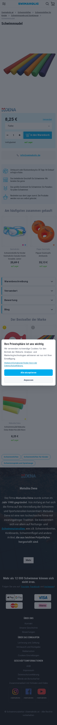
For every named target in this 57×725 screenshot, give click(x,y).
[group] (14, 242)
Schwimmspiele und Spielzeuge (24, 15)
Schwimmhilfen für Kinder (36, 457)
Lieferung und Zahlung (28, 642)
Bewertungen (28, 632)
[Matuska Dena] (8, 109)
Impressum (28, 670)
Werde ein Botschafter (29, 678)
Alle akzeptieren (28, 372)
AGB (28, 666)
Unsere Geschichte (28, 627)
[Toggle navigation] (4, 3)
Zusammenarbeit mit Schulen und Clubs (28, 683)
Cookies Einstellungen (28, 655)
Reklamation (28, 651)
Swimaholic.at (7, 12)
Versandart (47, 119)
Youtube (25, 586)
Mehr (28, 560)
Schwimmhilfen (24, 12)
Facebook (35, 586)
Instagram (49, 586)
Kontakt (28, 623)
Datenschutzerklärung (28, 674)
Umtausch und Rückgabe (28, 647)
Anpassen (28, 380)
